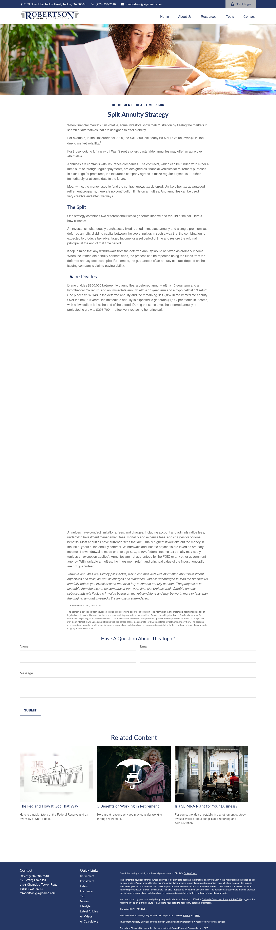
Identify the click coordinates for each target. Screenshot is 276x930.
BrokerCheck (190, 873)
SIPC (197, 915)
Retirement (87, 876)
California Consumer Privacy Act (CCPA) (222, 899)
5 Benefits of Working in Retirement (128, 806)
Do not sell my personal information (194, 902)
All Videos (86, 916)
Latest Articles (89, 911)
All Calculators (89, 921)
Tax (82, 896)
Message (26, 673)
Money (84, 901)
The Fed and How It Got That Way (49, 806)
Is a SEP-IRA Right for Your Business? (206, 806)
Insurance (86, 891)
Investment (87, 881)
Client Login (243, 4)
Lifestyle (85, 906)
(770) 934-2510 (106, 4)
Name (24, 646)
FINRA (186, 915)
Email (144, 646)
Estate (84, 886)
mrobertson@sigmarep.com (144, 4)
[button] (165, 16)
